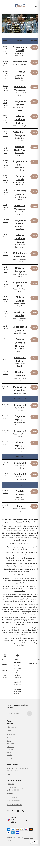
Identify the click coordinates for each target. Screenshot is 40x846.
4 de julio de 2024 (5, 405)
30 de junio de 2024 (5, 313)
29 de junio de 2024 (5, 284)
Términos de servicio (10, 753)
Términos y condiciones (10, 742)
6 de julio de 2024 (5, 431)
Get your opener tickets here (24, 582)
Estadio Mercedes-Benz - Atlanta (20, 51)
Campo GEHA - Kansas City (20, 344)
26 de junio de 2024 (5, 192)
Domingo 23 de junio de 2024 (5, 104)
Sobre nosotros (11, 727)
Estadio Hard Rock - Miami (19, 105)
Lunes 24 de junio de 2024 (5, 134)
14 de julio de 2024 (5, 506)
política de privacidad (10, 748)
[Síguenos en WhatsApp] (22, 811)
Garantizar (10, 737)
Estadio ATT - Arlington (19, 63)
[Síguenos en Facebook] (8, 811)
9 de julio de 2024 (5, 463)
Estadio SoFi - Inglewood (20, 150)
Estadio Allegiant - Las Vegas (20, 194)
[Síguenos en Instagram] (13, 811)
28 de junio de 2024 (5, 254)
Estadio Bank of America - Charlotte (19, 476)
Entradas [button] (34, 47)
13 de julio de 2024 (5, 491)
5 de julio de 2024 (5, 417)
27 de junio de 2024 (5, 220)
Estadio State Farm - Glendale (20, 257)
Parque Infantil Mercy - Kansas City (20, 180)
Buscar (9, 731)
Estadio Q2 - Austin (20, 329)
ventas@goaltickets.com (14, 804)
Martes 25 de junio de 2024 (5, 164)
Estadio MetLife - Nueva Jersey (20, 165)
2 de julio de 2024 (5, 372)
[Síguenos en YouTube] (18, 811)
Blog (8, 774)
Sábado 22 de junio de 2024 (5, 74)
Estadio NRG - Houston (19, 75)
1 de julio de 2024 (5, 339)
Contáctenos (11, 734)
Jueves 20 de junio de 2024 (5, 49)
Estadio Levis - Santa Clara (19, 90)
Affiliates (9, 758)
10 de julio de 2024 (5, 474)
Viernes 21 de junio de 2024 (5, 63)
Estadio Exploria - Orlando (20, 301)
